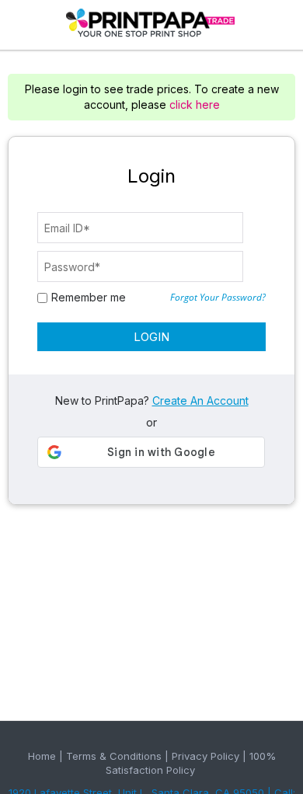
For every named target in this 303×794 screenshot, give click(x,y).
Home (42, 756)
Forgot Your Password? (218, 297)
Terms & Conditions (114, 756)
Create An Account (200, 400)
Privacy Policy (205, 756)
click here (194, 104)
